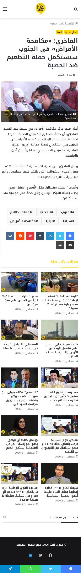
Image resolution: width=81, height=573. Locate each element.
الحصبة (45, 212)
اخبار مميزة (56, 23)
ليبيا (59, 32)
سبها (67, 221)
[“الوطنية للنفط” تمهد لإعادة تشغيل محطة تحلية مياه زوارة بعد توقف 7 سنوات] (59, 282)
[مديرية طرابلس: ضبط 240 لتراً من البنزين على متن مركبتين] (19, 282)
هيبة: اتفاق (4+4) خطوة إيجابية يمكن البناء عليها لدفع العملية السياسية (61, 492)
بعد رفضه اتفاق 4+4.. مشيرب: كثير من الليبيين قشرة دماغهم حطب (61, 396)
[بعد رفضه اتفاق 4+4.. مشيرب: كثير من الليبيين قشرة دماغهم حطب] (59, 377)
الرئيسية (70, 23)
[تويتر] (60, 236)
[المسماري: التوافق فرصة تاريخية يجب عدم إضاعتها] (19, 330)
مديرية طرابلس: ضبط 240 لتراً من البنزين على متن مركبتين (20, 300)
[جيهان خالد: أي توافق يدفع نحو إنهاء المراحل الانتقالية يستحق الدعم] (19, 425)
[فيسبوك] (70, 236)
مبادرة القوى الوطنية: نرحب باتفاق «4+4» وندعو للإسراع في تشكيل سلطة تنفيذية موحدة (20, 493)
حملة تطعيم (19, 212)
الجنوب (66, 212)
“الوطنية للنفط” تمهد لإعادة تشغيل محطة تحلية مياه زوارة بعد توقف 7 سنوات (60, 302)
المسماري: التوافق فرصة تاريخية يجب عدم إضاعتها (20, 346)
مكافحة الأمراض (23, 221)
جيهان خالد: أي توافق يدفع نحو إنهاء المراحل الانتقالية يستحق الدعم (22, 444)
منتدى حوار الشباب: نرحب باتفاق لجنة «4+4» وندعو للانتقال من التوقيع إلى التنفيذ (59, 446)
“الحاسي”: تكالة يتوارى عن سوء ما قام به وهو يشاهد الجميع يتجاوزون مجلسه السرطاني (19, 398)
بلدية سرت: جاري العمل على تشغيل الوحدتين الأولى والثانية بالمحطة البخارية (61, 350)
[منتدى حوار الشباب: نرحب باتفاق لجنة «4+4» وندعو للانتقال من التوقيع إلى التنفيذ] (59, 425)
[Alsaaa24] (40, 9)
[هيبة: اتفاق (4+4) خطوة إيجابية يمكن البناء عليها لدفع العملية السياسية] (59, 473)
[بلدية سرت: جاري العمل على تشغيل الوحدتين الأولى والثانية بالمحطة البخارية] (59, 330)
